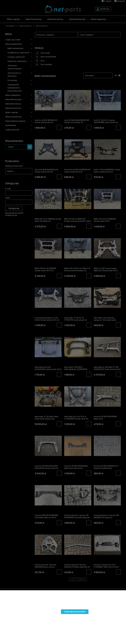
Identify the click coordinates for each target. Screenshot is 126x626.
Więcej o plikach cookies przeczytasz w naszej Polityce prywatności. (33, 606)
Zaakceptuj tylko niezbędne (21, 611)
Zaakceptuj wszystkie (74, 611)
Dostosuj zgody (49, 611)
